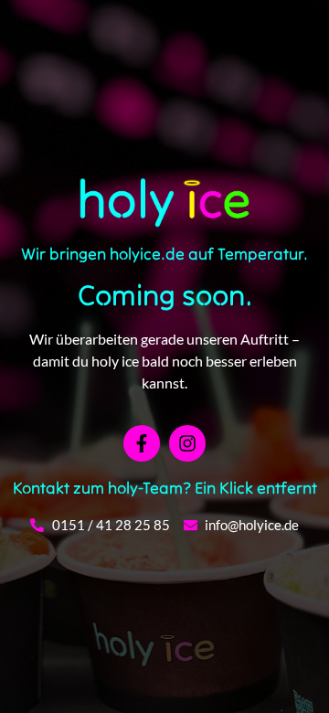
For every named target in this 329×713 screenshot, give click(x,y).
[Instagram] (187, 443)
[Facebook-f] (141, 443)
